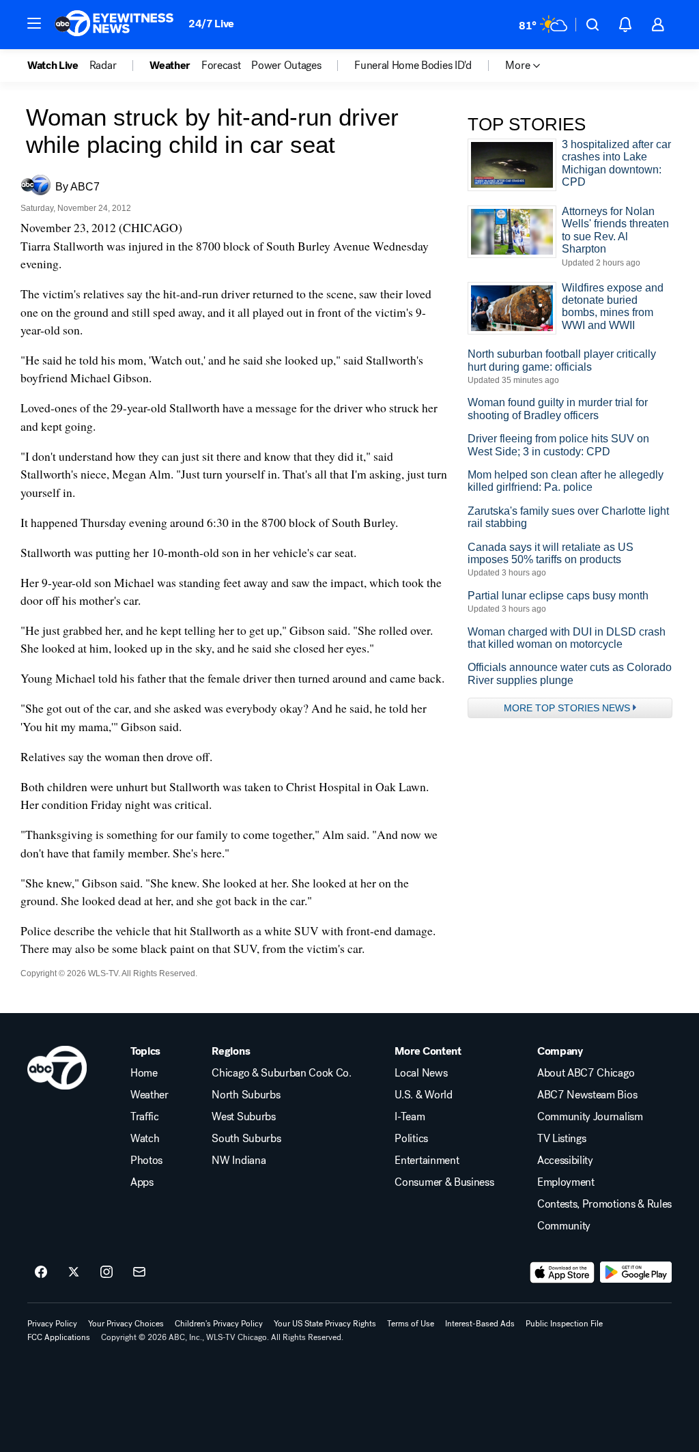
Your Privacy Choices (126, 1324)
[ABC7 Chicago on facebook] (41, 1272)
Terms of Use (410, 1324)
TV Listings (561, 1138)
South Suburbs (246, 1138)
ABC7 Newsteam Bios (587, 1095)
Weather (149, 1095)
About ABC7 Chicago (585, 1073)
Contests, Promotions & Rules (604, 1204)
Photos (146, 1160)
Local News (421, 1073)
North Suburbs (246, 1095)
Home (144, 1073)
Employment (566, 1182)
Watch (144, 1138)
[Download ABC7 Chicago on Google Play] (636, 1272)
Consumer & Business (444, 1182)
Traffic (144, 1116)
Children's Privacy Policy (219, 1324)
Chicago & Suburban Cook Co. (281, 1073)
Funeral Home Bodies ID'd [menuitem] (412, 65)
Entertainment (427, 1160)
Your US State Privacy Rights (325, 1324)
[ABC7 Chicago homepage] (114, 25)
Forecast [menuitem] (220, 65)
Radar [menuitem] (102, 65)
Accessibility (565, 1160)
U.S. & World (423, 1095)
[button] (34, 23)
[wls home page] (57, 1068)
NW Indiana (239, 1160)
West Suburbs (243, 1116)
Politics (411, 1138)
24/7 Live (211, 23)
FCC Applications (58, 1337)
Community (563, 1226)
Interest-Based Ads (480, 1324)
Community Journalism (590, 1116)
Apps (142, 1182)
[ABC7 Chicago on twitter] (73, 1272)
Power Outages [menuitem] (286, 65)
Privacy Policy (52, 1324)
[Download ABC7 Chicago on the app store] (562, 1272)
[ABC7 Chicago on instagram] (106, 1272)
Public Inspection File (564, 1324)
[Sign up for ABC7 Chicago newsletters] (139, 1272)
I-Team (410, 1116)
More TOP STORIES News (567, 707)
